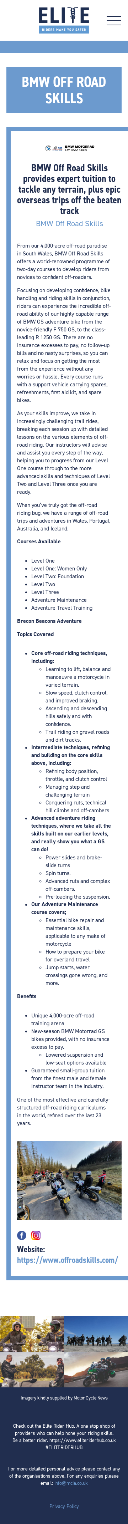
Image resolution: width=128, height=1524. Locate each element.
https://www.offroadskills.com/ (67, 1260)
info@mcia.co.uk (71, 1483)
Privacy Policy (64, 1506)
